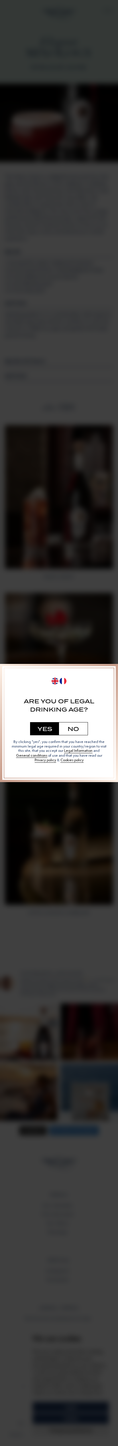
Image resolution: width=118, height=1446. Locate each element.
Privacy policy (45, 760)
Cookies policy (72, 760)
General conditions (31, 755)
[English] (55, 681)
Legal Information (78, 750)
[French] (63, 681)
